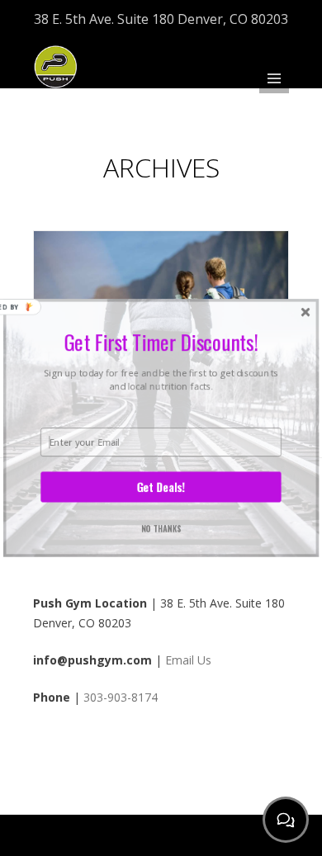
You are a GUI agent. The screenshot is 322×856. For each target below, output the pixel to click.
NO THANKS (161, 528)
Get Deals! (161, 486)
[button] (161, 341)
